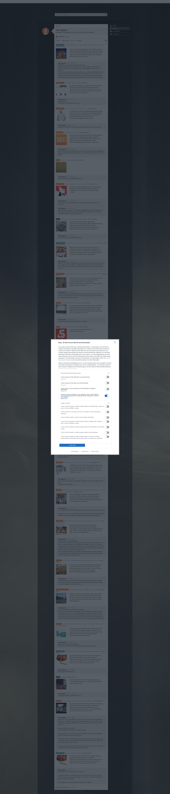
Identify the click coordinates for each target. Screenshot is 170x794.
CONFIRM (72, 445)
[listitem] (85, 373)
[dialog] (85, 397)
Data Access (85, 451)
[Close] (115, 342)
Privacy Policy (95, 451)
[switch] (107, 377)
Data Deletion (75, 451)
